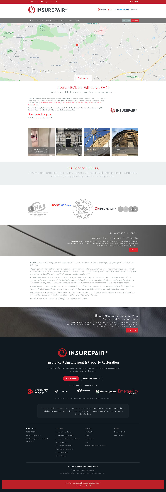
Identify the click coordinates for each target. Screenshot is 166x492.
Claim (56, 20)
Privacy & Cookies (120, 432)
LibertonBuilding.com (40, 114)
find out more (132, 330)
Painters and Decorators (75, 103)
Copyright (88, 486)
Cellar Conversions (62, 452)
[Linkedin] (137, 2)
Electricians (44, 103)
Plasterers (57, 103)
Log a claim (135, 20)
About (62, 20)
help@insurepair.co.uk (50, 2)
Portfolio (48, 20)
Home (31, 20)
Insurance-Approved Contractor (95, 445)
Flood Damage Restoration (64, 449)
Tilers (85, 103)
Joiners (50, 103)
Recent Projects (61, 456)
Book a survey (126, 20)
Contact (77, 20)
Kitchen (98, 103)
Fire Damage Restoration (64, 445)
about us (133, 249)
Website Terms (119, 435)
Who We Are (89, 432)
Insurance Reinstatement (64, 432)
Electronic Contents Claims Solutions (68, 439)
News (70, 20)
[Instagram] (135, 2)
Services (39, 20)
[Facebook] (132, 2)
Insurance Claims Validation (64, 435)
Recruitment (89, 439)
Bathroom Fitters (33, 105)
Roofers (90, 103)
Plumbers (64, 103)
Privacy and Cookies (80, 486)
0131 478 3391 (71, 378)
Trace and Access (61, 442)
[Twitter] (131, 2)
